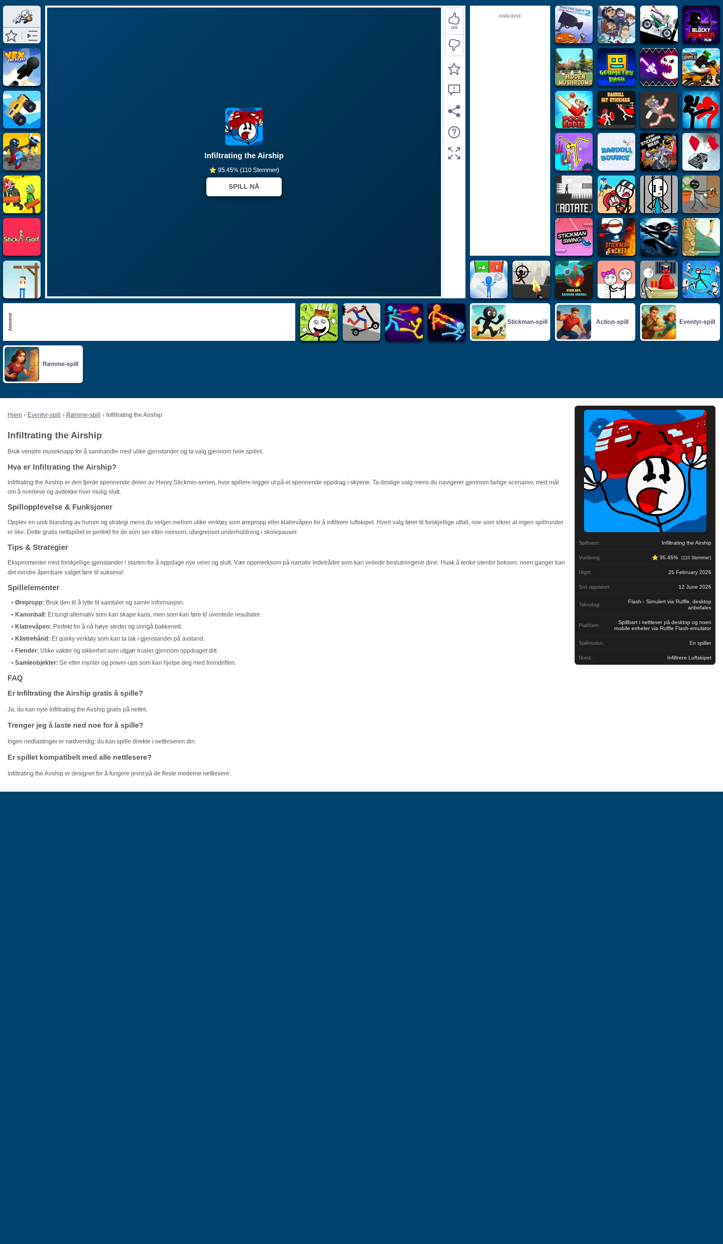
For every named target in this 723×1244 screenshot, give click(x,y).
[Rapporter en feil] (454, 90)
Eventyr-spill (44, 415)
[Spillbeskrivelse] (454, 132)
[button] (11, 36)
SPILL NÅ (244, 186)
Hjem (15, 415)
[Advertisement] (154, 322)
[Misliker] (454, 45)
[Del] (454, 111)
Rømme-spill (83, 415)
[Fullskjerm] (454, 153)
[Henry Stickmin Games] (22, 23)
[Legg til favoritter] (454, 69)
